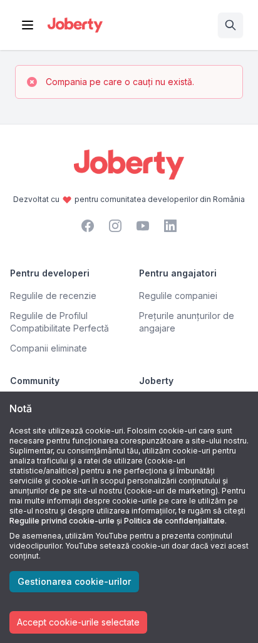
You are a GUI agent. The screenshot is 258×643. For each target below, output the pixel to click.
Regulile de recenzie (53, 295)
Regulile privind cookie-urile (62, 520)
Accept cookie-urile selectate (78, 622)
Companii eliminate (48, 348)
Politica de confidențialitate (174, 520)
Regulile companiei (178, 295)
